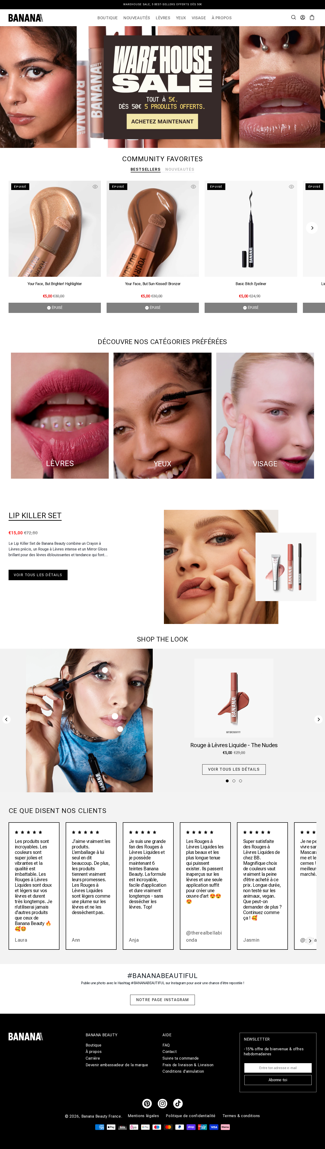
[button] (294, 18)
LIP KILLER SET (35, 515)
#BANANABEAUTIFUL (162, 976)
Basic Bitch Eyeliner (251, 284)
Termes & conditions (241, 1116)
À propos (94, 1051)
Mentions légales (144, 1116)
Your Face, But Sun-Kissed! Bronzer (153, 284)
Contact (169, 1051)
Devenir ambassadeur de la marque (117, 1065)
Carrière (93, 1058)
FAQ (166, 1045)
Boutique (94, 1045)
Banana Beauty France (101, 1116)
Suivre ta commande (180, 1058)
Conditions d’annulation (183, 1071)
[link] (162, 87)
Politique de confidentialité (191, 1116)
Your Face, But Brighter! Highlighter (55, 284)
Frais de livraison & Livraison (188, 1065)
